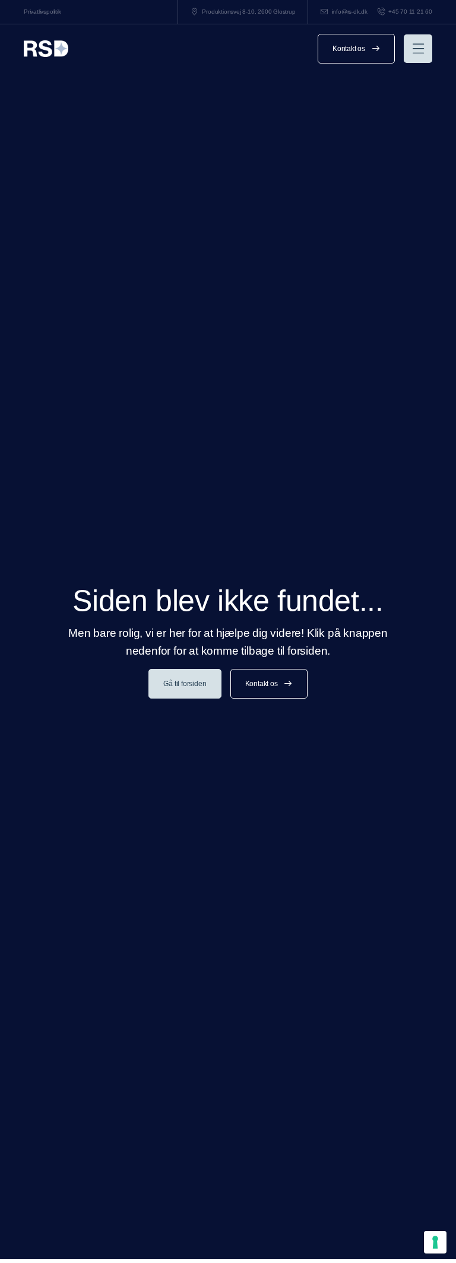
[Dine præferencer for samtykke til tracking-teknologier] (435, 1242)
